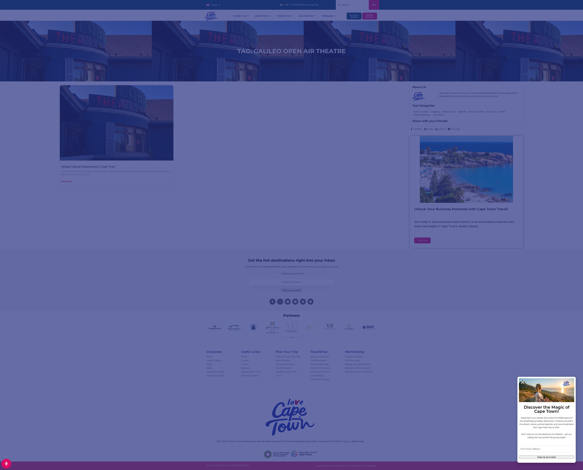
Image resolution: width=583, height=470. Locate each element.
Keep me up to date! (546, 457)
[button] (522, 382)
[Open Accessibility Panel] (6, 463)
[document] (291, 235)
